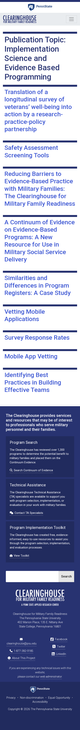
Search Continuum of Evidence (33, 470)
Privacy (11, 697)
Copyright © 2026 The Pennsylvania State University (40, 709)
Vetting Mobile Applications (24, 315)
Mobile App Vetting (30, 356)
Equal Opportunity (59, 697)
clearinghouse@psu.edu (22, 643)
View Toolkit (21, 555)
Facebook (60, 639)
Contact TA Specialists (29, 513)
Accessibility (40, 701)
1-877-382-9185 (23, 651)
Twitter (60, 646)
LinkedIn (60, 654)
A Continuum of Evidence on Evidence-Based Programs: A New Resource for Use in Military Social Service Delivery (39, 240)
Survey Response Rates (37, 337)
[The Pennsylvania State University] (40, 7)
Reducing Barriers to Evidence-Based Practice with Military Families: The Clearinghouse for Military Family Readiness (39, 188)
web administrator (51, 676)
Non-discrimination (32, 697)
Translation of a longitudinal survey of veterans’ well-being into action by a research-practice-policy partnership (38, 110)
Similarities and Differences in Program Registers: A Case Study (37, 285)
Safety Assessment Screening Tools (31, 151)
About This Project (23, 658)
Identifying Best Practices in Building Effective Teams (32, 382)
